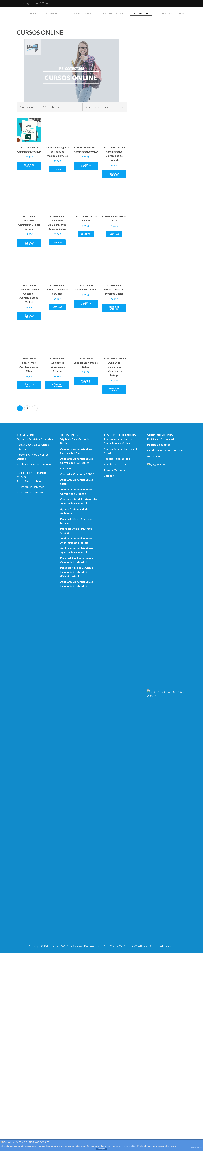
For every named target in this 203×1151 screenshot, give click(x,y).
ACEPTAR (101, 1149)
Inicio (32, 13)
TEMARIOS (164, 13)
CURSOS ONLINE (139, 13)
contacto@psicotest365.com (33, 3)
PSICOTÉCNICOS (112, 13)
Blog (182, 13)
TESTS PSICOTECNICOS (80, 13)
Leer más (25, 638)
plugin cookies (196, 1147)
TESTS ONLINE (50, 13)
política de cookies (127, 1146)
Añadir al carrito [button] (29, 349)
